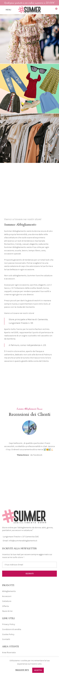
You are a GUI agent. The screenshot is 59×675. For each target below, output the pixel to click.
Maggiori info (22, 670)
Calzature (6, 601)
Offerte (5, 606)
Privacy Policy (8, 624)
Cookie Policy (8, 634)
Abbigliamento (9, 591)
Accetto (38, 670)
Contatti (6, 639)
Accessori (6, 596)
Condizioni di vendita (11, 629)
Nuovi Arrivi (7, 611)
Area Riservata (9, 652)
